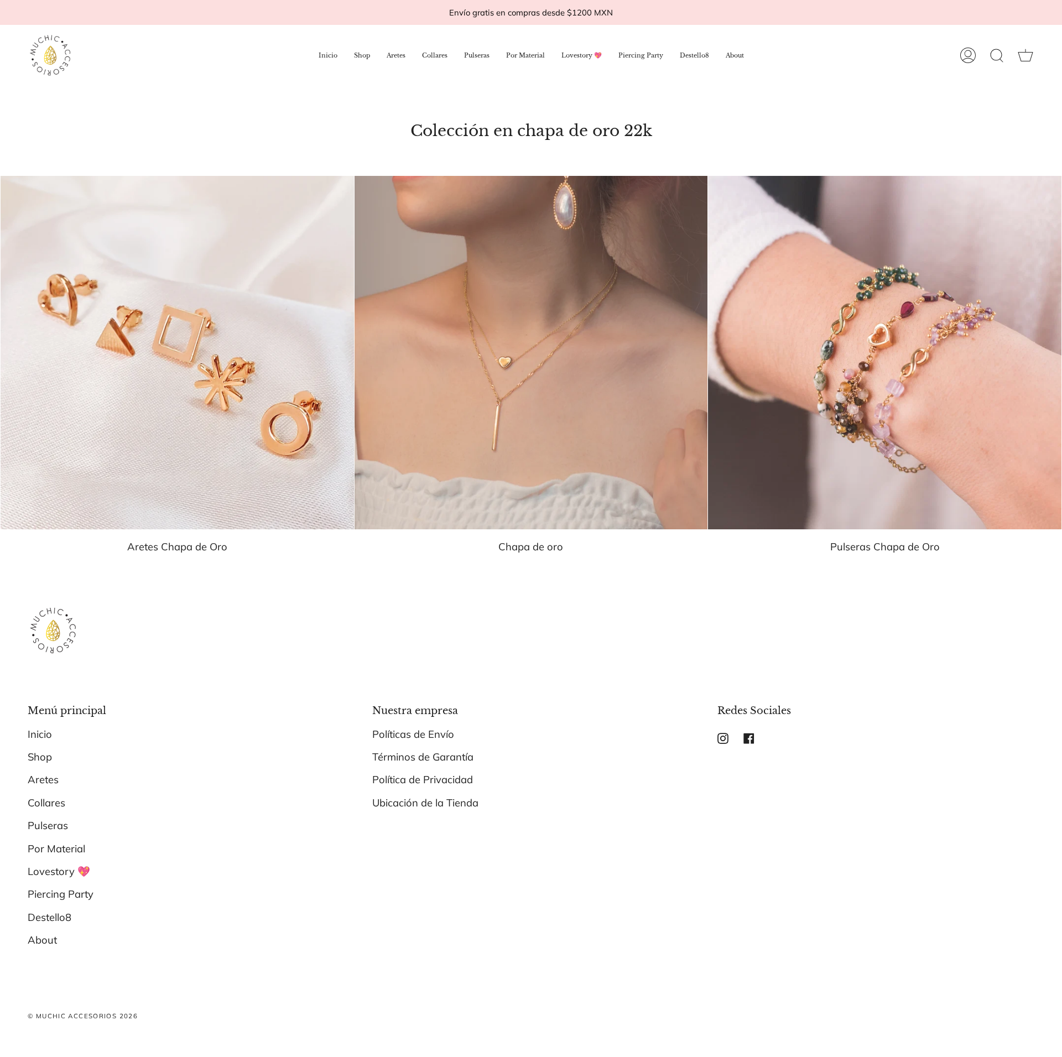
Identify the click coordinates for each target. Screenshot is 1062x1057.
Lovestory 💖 (59, 871)
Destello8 (49, 917)
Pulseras (48, 825)
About (42, 940)
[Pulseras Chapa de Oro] (884, 353)
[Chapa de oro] (531, 353)
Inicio (40, 734)
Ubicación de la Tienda (425, 802)
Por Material (56, 848)
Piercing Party (60, 894)
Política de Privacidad (422, 779)
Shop (40, 757)
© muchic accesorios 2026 (83, 1016)
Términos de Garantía (422, 757)
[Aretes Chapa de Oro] (177, 353)
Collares (46, 802)
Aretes (43, 779)
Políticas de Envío (413, 734)
